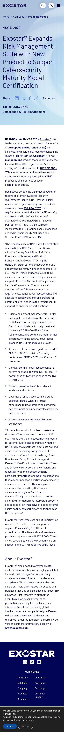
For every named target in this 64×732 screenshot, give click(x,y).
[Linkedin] (17, 98)
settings (29, 719)
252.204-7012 (32, 208)
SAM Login (40, 688)
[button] (58, 5)
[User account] (51, 5)
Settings (26, 726)
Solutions (22, 682)
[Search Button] (43, 5)
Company (22, 688)
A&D (16, 107)
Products (22, 693)
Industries (22, 677)
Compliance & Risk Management (24, 112)
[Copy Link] (36, 98)
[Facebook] (30, 98)
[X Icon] (32, 662)
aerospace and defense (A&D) (27, 147)
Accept (10, 726)
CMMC (25, 107)
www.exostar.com (16, 627)
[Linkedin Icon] (25, 662)
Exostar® (45, 139)
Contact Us (41, 677)
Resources (22, 698)
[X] (23, 98)
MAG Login (40, 682)
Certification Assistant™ (31, 155)
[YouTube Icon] (39, 662)
